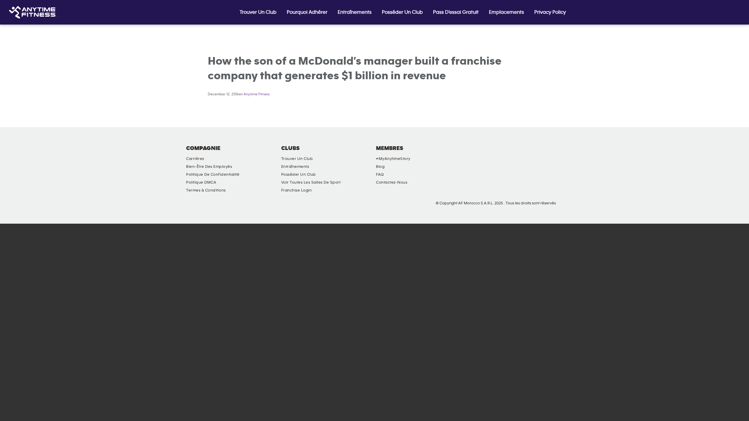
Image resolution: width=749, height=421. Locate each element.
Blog (380, 167)
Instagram (524, 153)
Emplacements (506, 12)
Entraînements (355, 12)
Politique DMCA (201, 182)
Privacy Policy (550, 12)
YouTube (540, 153)
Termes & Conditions (206, 190)
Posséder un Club (402, 12)
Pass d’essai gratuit (456, 12)
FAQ (380, 174)
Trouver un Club (258, 12)
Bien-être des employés (209, 167)
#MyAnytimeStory (393, 159)
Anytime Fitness (257, 94)
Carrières (195, 159)
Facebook (507, 153)
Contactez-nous (391, 182)
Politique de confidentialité (212, 174)
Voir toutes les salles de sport (311, 182)
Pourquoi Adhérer (307, 12)
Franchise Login (296, 190)
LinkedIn (557, 153)
